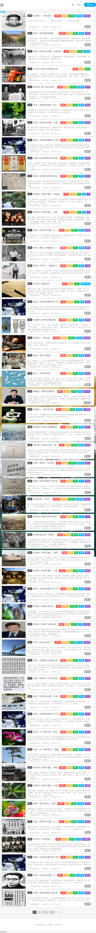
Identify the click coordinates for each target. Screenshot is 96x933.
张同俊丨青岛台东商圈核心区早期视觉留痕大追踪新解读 (59, 427)
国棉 (87, 481)
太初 (87, 857)
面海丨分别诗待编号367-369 (46, 857)
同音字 (73, 194)
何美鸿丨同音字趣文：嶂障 (46, 553)
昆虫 (73, 803)
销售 (69, 893)
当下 (77, 284)
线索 (87, 230)
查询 (87, 678)
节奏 (63, 678)
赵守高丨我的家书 (42, 284)
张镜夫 (71, 499)
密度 (75, 749)
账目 (87, 552)
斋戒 (81, 767)
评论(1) (46, 295)
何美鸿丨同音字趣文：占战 (46, 571)
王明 (81, 230)
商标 (63, 158)
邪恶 (81, 140)
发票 (81, 176)
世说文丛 (42, 925)
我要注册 (90, 5)
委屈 (81, 105)
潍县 (63, 660)
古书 (75, 785)
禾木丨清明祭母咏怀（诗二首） (48, 105)
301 (80, 624)
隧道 (69, 373)
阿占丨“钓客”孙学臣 (42, 373)
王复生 (87, 16)
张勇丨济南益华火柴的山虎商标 (48, 660)
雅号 (81, 355)
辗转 (81, 570)
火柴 (69, 176)
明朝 (69, 33)
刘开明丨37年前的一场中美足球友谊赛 (51, 839)
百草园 (80, 803)
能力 (81, 749)
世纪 (63, 481)
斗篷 (87, 265)
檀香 (87, 570)
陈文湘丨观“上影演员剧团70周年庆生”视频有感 (54, 87)
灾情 (75, 678)
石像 (87, 33)
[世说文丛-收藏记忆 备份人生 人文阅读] (2, 5)
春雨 (69, 105)
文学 (29, 51)
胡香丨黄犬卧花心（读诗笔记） (48, 803)
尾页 (52, 912)
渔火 (87, 176)
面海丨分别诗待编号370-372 (46, 714)
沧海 (63, 373)
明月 (67, 803)
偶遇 (87, 105)
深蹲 (69, 355)
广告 (63, 893)
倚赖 (81, 714)
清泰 (80, 391)
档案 (87, 534)
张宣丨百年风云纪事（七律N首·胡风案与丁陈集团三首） (59, 696)
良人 (75, 265)
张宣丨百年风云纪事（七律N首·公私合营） (53, 51)
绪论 (87, 463)
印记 (64, 284)
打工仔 (87, 391)
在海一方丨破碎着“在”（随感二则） (49, 749)
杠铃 (63, 355)
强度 (87, 749)
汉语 (66, 194)
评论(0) (46, 27)
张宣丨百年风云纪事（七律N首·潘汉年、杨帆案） (56, 230)
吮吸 (87, 785)
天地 (69, 140)
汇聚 (87, 660)
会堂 (87, 158)
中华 (75, 893)
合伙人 (67, 391)
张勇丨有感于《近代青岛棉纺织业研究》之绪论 (55, 463)
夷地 (87, 248)
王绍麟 (87, 409)
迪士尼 (58, 642)
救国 (87, 821)
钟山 (81, 33)
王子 (87, 714)
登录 (79, 5)
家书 (70, 284)
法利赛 (70, 302)
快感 (75, 732)
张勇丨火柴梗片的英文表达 (46, 176)
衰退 (87, 122)
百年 (80, 51)
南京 (69, 678)
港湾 (87, 69)
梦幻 (69, 732)
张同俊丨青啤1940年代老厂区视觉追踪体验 (53, 517)
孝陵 (75, 33)
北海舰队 (86, 839)
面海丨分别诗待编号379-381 (46, 140)
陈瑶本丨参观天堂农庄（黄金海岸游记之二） (54, 606)
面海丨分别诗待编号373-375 (46, 589)
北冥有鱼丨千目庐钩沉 (44, 499)
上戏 (87, 87)
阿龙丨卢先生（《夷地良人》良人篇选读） (53, 266)
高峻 (69, 570)
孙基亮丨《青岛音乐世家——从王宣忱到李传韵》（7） (58, 338)
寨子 (75, 767)
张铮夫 (79, 499)
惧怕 (64, 552)
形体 (87, 355)
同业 (81, 660)
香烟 (69, 158)
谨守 (87, 588)
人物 (29, 16)
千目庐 (64, 499)
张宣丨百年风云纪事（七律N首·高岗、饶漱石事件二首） (59, 875)
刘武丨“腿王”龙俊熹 (42, 355)
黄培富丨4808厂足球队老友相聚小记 (50, 624)
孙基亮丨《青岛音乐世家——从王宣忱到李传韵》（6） (58, 409)
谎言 (75, 140)
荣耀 (63, 140)
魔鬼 (69, 588)
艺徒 (75, 481)
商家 (87, 893)
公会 (75, 660)
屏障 (81, 552)
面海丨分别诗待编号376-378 (46, 302)
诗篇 (69, 714)
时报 (81, 893)
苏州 (63, 176)
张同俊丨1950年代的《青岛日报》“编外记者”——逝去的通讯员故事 (63, 445)
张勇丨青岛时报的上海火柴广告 (48, 893)
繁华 (75, 69)
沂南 (81, 69)
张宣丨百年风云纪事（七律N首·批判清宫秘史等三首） (58, 821)
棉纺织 (80, 463)
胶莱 (81, 265)
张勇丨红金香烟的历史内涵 (46, 158)
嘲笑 (75, 570)
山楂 (69, 785)
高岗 (87, 875)
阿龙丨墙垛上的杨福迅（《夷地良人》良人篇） (55, 248)
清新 (75, 158)
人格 (69, 749)
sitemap (3, 932)
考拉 (87, 606)
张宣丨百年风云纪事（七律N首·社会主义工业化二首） (58, 122)
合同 (73, 391)
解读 (87, 427)
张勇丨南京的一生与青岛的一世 (48, 678)
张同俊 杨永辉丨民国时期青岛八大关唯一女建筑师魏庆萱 (59, 535)
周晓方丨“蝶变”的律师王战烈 (46, 391)
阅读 (29, 87)
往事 (29, 158)
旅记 (29, 33)
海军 (67, 624)
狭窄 (87, 767)
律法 (63, 857)
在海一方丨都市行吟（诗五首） (48, 732)
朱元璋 (62, 33)
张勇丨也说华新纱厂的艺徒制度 (48, 481)
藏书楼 (87, 499)
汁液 (81, 785)
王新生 (87, 624)
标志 (75, 516)
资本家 (73, 51)
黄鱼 (87, 373)
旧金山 (65, 642)
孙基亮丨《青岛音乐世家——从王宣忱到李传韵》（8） (58, 16)
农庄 (81, 606)
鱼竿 (75, 373)
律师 (60, 391)
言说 (29, 660)
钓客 (81, 373)
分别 (63, 302)
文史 (29, 320)
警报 (81, 678)
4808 (74, 624)
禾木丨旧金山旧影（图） (45, 642)
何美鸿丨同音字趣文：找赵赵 (47, 194)
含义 (81, 158)
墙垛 (81, 248)
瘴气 (70, 552)
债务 (69, 767)
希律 (87, 302)
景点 (72, 642)
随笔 (29, 248)
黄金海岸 (74, 606)
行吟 (81, 732)
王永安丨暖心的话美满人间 (46, 69)
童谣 (87, 803)
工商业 (87, 51)
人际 (87, 140)
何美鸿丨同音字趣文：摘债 (46, 767)
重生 (87, 732)
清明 (63, 105)
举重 (75, 355)
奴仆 (81, 588)
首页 (3, 12)
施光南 (87, 338)
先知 (75, 857)
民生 (75, 176)
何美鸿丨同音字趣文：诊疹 (46, 212)
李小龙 (79, 642)
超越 (69, 481)
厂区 (87, 516)
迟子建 (56, 499)
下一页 (45, 912)
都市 (63, 732)
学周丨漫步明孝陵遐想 (44, 33)
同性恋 (87, 642)
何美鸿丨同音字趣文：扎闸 (46, 785)
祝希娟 (80, 87)
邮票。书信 (85, 284)
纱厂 (81, 481)
